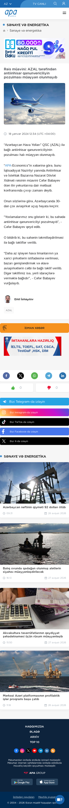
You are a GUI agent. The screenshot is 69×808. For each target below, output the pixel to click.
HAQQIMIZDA (34, 726)
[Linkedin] (46, 751)
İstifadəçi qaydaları (23, 797)
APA (8, 165)
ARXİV (34, 736)
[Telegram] (40, 751)
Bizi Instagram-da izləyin (24, 412)
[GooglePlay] (22, 782)
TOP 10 (34, 742)
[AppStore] (47, 782)
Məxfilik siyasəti (47, 797)
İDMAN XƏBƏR (34, 328)
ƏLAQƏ (35, 731)
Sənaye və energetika (25, 30)
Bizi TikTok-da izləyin (22, 422)
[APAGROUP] (34, 773)
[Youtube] (34, 751)
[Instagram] (22, 751)
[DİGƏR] (63, 13)
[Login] (63, 4)
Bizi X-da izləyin (19, 441)
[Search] (55, 4)
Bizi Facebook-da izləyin (24, 431)
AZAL (9, 310)
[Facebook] (16, 751)
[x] (28, 751)
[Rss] (53, 751)
